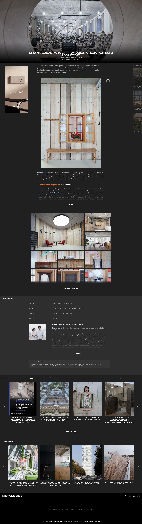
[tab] (31, 378)
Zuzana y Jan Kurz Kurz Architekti (67, 324)
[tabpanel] (71, 407)
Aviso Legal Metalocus (67, 521)
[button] (5, 407)
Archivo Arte (71, 431)
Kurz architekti (66, 185)
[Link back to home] (12, 496)
